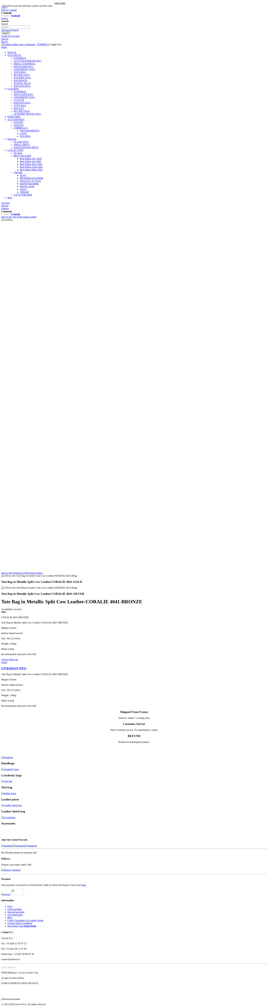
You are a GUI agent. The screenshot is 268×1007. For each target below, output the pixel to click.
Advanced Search (10, 30)
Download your (21, 926)
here (84, 885)
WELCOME (60, 3)
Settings (5, 208)
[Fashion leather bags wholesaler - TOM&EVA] (25, 44)
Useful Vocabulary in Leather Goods (25, 920)
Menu (4, 47)
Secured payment (15, 912)
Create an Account (10, 36)
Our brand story (15, 914)
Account (5, 203)
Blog (9, 917)
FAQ (9, 906)
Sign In (4, 39)
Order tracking (14, 909)
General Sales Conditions (19, 923)
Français (15, 15)
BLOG (4, 41)
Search (4, 18)
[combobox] (15, 27)
